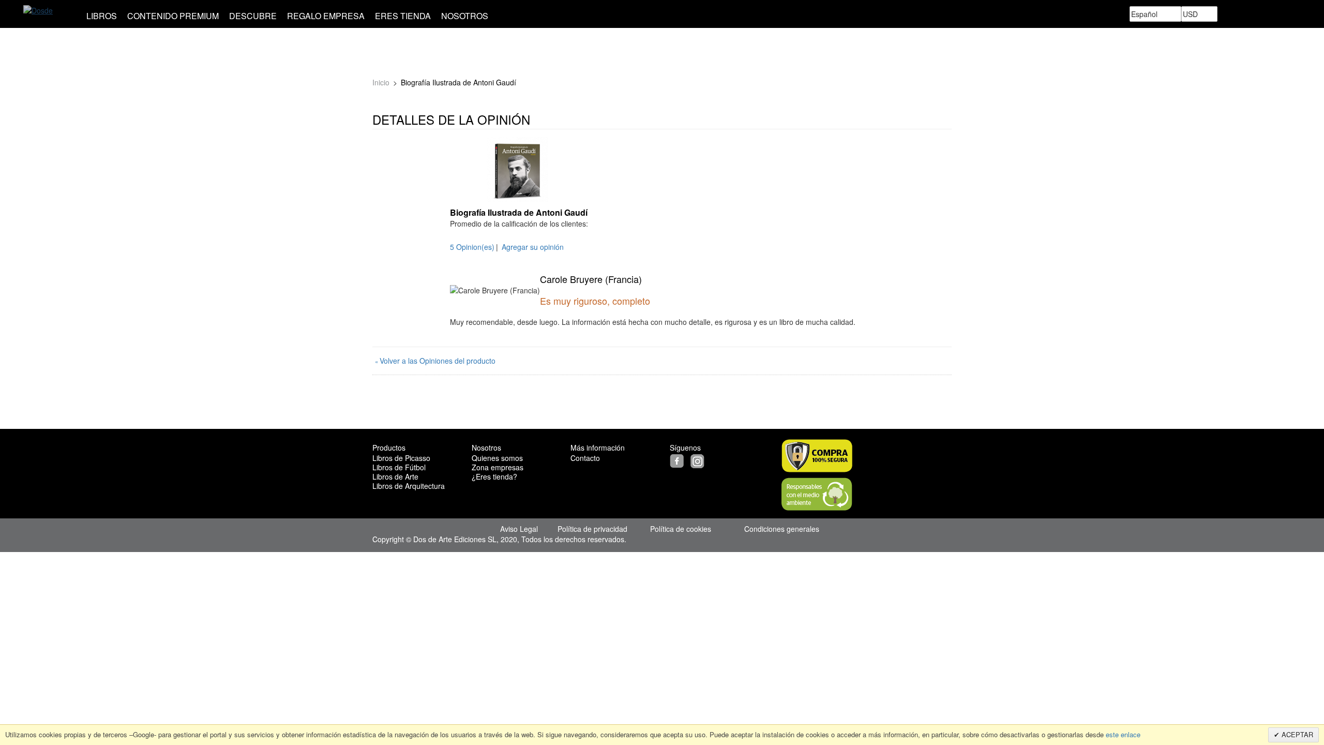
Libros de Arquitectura (408, 486)
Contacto (585, 458)
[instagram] (698, 460)
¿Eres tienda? (494, 476)
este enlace (1122, 734)
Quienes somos (497, 458)
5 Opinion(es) (472, 247)
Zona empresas (497, 467)
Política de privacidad (592, 529)
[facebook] (679, 460)
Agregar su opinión (533, 247)
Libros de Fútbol (399, 467)
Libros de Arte (395, 476)
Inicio (380, 82)
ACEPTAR (1296, 734)
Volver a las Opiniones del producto (435, 360)
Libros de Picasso (401, 458)
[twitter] (689, 460)
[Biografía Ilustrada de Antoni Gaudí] (517, 169)
